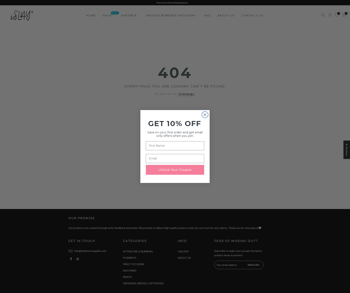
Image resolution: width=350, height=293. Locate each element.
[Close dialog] (205, 115)
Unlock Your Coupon (175, 170)
